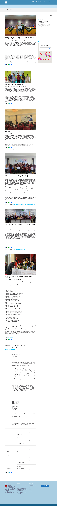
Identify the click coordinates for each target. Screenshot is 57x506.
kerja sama (28, 204)
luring (17, 66)
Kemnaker (24, 204)
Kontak (49, 1)
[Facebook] (42, 486)
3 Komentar (18, 347)
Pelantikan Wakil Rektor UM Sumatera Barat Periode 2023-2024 (44, 32)
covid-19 (13, 66)
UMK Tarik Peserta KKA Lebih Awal (14, 84)
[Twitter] (44, 486)
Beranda (33, 1)
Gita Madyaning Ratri (18, 40)
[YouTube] (48, 486)
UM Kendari (26, 66)
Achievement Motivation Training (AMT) (17, 204)
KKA (12, 149)
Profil (37, 1)
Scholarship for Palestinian (32, 485)
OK (49, 48)
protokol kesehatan (21, 66)
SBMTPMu (30, 487)
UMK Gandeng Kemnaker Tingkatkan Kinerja (16, 176)
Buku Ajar (13, 249)
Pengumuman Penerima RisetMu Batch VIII (44, 21)
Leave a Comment (24, 40)
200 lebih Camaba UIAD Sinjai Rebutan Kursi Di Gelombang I (44, 29)
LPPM (16, 249)
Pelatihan (18, 249)
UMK (24, 149)
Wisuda (29, 66)
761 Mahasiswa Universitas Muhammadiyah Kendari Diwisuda (19, 276)
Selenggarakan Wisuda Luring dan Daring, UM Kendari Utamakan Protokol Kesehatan (19, 38)
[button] (49, 56)
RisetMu (30, 489)
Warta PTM (30, 491)
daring (16, 66)
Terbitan (45, 1)
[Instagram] (46, 486)
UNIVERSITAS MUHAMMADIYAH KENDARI (15, 346)
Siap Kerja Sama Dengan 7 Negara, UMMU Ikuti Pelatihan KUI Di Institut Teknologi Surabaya (44, 36)
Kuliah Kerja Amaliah (16, 149)
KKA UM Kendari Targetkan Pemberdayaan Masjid (18, 132)
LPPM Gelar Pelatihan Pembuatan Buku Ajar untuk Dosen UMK (20, 225)
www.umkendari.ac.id (10, 337)
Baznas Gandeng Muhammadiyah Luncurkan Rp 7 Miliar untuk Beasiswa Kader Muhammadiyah (45, 25)
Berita (41, 1)
